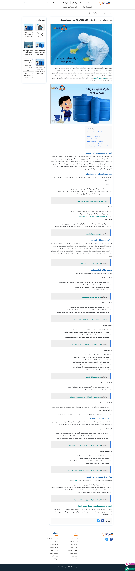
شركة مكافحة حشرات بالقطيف (93, 344)
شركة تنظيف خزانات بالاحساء (93, 470)
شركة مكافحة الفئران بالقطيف (75, 344)
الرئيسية (111, 13)
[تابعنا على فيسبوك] (111, 539)
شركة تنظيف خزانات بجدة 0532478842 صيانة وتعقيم (40, 52)
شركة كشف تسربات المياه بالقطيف (91, 297)
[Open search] (24, 2)
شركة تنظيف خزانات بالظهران (93, 499)
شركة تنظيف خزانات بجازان (93, 397)
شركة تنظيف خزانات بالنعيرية (101, 216)
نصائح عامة (75, 556)
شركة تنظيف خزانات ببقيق (76, 445)
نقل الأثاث (75, 559)
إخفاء (89, 128)
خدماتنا (90, 3)
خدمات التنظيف (73, 547)
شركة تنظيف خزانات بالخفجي (84, 201)
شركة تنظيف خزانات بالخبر (86, 216)
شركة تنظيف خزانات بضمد (81, 319)
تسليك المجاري (74, 541)
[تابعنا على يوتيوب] (107, 539)
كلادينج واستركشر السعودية (70, 7)
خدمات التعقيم (74, 544)
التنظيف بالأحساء (87, 7)
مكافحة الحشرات (73, 550)
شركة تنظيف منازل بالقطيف (93, 377)
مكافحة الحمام (74, 553)
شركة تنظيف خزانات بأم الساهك (75, 470)
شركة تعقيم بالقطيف (100, 506)
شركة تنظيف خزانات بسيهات (77, 397)
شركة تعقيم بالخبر (84, 263)
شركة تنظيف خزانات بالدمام (76, 499)
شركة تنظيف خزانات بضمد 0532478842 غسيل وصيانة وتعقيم (28, 75)
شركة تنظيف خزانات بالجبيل (93, 234)
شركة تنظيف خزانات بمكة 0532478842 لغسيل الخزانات (28, 34)
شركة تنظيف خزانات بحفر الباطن (98, 319)
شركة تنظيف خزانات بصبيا (100, 201)
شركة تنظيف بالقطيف (100, 78)
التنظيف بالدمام (44, 3)
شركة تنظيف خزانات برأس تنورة (92, 445)
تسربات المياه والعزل (94, 13)
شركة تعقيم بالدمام (77, 3)
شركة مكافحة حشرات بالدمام (60, 3)
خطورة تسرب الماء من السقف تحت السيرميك (40, 34)
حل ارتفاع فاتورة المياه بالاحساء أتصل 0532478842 (28, 52)
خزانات (76, 480)
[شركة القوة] (104, 2)
